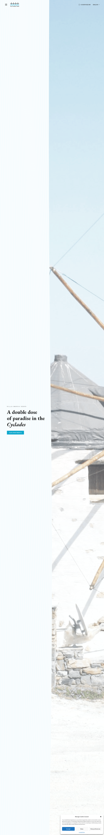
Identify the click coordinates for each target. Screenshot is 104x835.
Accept (68, 829)
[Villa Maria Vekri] (14, 5)
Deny (81, 829)
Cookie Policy (82, 832)
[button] (101, 816)
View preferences (95, 829)
